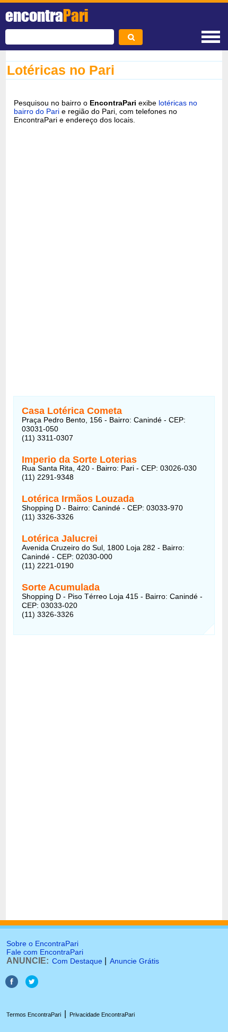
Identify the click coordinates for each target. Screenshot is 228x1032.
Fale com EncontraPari (44, 952)
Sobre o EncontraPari (42, 943)
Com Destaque (77, 961)
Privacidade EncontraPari (102, 1014)
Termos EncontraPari (33, 1014)
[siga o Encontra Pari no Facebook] (11, 985)
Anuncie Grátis (134, 961)
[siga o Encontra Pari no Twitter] (31, 985)
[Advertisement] (114, 253)
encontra (46, 15)
